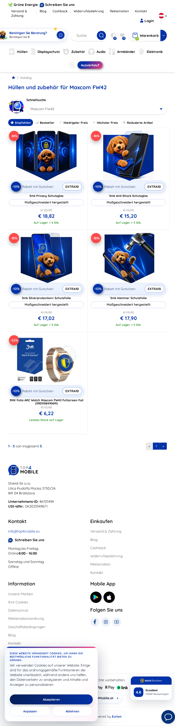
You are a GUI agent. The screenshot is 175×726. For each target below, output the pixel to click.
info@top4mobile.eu (24, 531)
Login (149, 21)
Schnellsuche (36, 100)
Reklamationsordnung (26, 618)
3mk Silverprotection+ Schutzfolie (46, 298)
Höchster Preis (107, 122)
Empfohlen (23, 122)
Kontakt (141, 11)
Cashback (60, 11)
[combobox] (96, 109)
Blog (43, 11)
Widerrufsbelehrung (89, 11)
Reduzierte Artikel (140, 122)
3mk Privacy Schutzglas (46, 196)
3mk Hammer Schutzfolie (128, 298)
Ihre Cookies (18, 602)
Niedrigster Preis (76, 122)
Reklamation (119, 11)
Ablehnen (72, 711)
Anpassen (30, 711)
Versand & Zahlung (19, 13)
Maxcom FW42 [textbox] (42, 109)
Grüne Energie (26, 4)
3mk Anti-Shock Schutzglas (128, 196)
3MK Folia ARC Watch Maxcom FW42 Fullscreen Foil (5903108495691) (46, 401)
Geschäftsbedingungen (26, 627)
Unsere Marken (20, 594)
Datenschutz (18, 610)
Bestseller (47, 122)
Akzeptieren (51, 699)
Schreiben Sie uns (60, 4)
